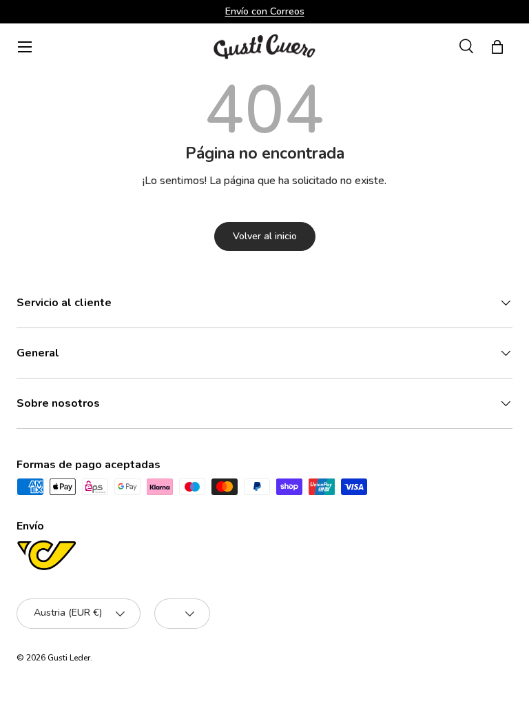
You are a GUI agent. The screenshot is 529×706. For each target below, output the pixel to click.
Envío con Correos (264, 11)
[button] (497, 47)
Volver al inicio (265, 236)
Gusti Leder (69, 657)
